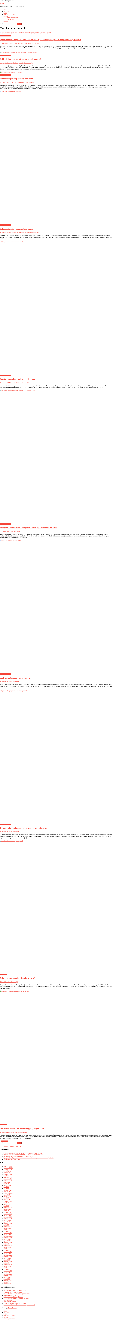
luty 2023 (6, 1198)
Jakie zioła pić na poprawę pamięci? (16, 79)
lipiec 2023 (7, 1195)
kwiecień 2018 (8, 1264)
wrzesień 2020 (8, 1218)
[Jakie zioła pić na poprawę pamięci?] (56, 72)
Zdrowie (6, 16)
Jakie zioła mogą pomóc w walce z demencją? (20, 59)
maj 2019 (6, 1244)
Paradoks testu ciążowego (11, 1295)
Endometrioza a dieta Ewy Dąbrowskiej (15, 1290)
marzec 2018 (7, 1266)
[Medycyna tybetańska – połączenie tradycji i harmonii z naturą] (56, 456)
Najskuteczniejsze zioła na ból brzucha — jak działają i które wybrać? (23, 1153)
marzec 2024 (7, 1185)
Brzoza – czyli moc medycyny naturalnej (15, 1303)
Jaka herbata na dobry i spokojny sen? (17, 978)
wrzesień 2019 (8, 1237)
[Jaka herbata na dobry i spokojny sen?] (56, 906)
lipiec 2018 (7, 1260)
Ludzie (5, 13)
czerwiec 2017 (8, 1280)
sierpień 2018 (7, 1258)
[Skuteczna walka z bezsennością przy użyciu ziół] (56, 1056)
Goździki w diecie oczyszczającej (13, 1292)
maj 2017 (6, 1282)
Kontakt (6, 21)
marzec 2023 (7, 1196)
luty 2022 (6, 1206)
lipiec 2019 (7, 1241)
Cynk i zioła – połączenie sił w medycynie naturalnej (23, 828)
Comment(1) (24, 1132)
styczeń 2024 (7, 1188)
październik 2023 (8, 1193)
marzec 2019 (7, 1247)
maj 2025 (6, 1176)
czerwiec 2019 (8, 1242)
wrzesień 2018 (8, 1256)
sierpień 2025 (7, 1171)
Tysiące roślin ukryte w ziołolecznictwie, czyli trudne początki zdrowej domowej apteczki (40, 39)
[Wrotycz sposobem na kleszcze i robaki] (56, 307)
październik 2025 (8, 1168)
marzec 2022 (7, 1204)
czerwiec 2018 (8, 1261)
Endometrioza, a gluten (10, 1301)
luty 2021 (6, 1210)
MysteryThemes (12, 1308)
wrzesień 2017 (8, 1275)
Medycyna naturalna (9, 14)
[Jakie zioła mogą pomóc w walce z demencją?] (56, 52)
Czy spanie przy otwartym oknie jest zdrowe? (16, 1298)
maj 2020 (6, 1225)
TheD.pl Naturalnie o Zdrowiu (12, 1146)
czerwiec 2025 (8, 1174)
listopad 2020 (7, 1215)
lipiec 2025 (7, 1172)
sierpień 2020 (7, 1220)
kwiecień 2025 (8, 1177)
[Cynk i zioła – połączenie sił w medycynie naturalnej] (56, 756)
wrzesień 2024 (8, 1180)
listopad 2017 (7, 1272)
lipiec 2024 (7, 1182)
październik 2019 (8, 1236)
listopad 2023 (7, 1191)
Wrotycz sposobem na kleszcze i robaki (17, 379)
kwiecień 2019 (8, 1245)
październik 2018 (8, 1255)
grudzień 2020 (8, 1214)
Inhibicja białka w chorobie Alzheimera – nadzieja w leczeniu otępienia (23, 1154)
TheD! (2, 3)
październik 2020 (8, 1217)
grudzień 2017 (8, 1271)
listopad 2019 (7, 1234)
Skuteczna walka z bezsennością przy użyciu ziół (22, 1128)
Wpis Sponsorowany (26, 43)
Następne (5, 1141)
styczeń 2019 (7, 1250)
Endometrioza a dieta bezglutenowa (13, 1297)
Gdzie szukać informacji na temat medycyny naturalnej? (19, 1305)
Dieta (5, 9)
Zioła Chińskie (8, 1300)
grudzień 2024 (8, 1179)
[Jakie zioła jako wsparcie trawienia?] (56, 157)
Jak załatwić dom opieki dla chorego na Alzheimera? (18, 1156)
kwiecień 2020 (8, 1226)
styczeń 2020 (7, 1231)
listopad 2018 (7, 1253)
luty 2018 (6, 1267)
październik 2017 (8, 1274)
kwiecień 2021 (8, 1207)
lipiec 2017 (7, 1279)
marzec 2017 (7, 1283)
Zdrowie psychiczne (12, 17)
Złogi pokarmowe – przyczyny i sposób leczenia (17, 1293)
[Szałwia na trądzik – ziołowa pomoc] (56, 606)
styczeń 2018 (7, 1269)
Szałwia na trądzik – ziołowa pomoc (16, 678)
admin (20, 383)
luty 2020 (6, 1229)
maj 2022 (6, 1202)
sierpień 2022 (7, 1199)
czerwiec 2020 (8, 1223)
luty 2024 (6, 1187)
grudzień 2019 (8, 1233)
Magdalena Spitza (21, 63)
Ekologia (6, 11)
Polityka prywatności (9, 1319)
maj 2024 (6, 1183)
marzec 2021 (7, 1209)
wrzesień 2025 (8, 1169)
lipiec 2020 (7, 1222)
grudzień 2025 (8, 1166)
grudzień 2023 (8, 1190)
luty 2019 (6, 1248)
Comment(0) (35, 43)
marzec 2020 (7, 1228)
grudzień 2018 (8, 1252)
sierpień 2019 (7, 1239)
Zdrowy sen (10, 19)
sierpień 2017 (7, 1277)
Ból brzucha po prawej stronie (12, 1159)
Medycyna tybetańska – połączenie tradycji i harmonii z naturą (28, 528)
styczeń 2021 (7, 1212)
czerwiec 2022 (8, 1201)
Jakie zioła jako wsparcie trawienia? (16, 229)
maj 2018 (6, 1263)
